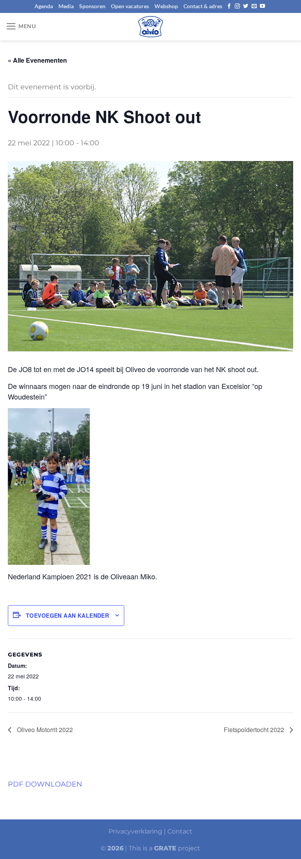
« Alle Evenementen (37, 60)
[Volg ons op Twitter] (245, 6)
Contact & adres (202, 6)
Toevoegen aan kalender (67, 615)
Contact (179, 831)
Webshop (166, 6)
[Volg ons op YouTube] (262, 6)
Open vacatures (130, 6)
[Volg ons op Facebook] (229, 6)
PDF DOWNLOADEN (45, 784)
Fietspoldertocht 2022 (255, 729)
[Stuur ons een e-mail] (254, 6)
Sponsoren (92, 6)
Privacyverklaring (135, 831)
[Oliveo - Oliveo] (150, 26)
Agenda (43, 6)
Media (66, 6)
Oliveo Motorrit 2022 (44, 729)
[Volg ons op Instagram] (237, 6)
